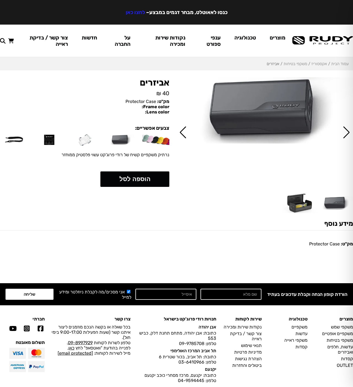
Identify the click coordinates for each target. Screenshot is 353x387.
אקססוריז (319, 63)
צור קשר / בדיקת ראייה (49, 41)
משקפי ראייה (295, 340)
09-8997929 (80, 342)
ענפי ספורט (214, 41)
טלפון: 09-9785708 (197, 343)
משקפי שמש (342, 327)
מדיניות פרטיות (248, 352)
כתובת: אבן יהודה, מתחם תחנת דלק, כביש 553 (177, 335)
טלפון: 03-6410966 (197, 362)
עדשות (301, 333)
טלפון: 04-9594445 (197, 380)
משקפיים (299, 327)
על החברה (122, 41)
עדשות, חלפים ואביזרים (340, 349)
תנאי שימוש (251, 345)
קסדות (347, 358)
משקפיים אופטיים (337, 333)
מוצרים (277, 38)
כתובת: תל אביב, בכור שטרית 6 (187, 356)
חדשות (89, 38)
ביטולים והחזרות (247, 365)
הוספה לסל (135, 179)
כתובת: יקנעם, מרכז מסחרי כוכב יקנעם (180, 375)
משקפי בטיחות (295, 63)
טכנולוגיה (245, 38)
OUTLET (345, 365)
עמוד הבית (340, 63)
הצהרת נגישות (248, 358)
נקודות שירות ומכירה (170, 41)
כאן (71, 348)
